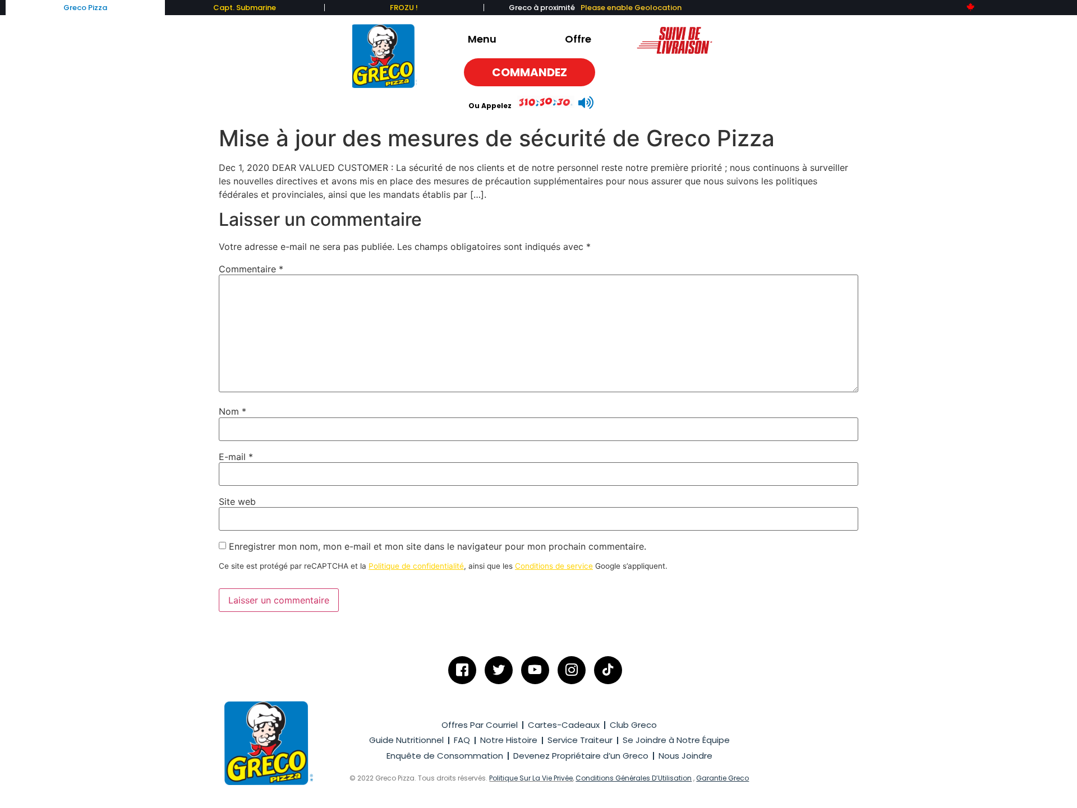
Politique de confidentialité (416, 565)
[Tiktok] (608, 670)
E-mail (236, 456)
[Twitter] (499, 670)
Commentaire (251, 268)
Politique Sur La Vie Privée (531, 778)
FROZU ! (404, 7)
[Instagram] (572, 670)
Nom (232, 411)
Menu (482, 39)
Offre (578, 39)
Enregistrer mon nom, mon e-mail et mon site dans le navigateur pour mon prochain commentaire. (437, 546)
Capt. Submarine (244, 7)
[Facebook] (462, 670)
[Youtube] (535, 670)
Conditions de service (554, 565)
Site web (237, 501)
